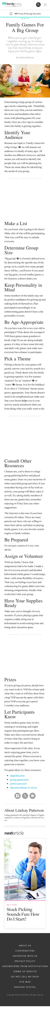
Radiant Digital (25, 987)
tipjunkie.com (17, 775)
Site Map (25, 982)
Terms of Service (25, 971)
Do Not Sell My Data (25, 976)
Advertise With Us (25, 956)
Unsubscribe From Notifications (25, 966)
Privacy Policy (25, 961)
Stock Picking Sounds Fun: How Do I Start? (23, 914)
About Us (25, 945)
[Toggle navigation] (38, 4)
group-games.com (19, 779)
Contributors (25, 950)
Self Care (12, 905)
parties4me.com (18, 783)
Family (25, 18)
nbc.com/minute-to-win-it (23, 787)
